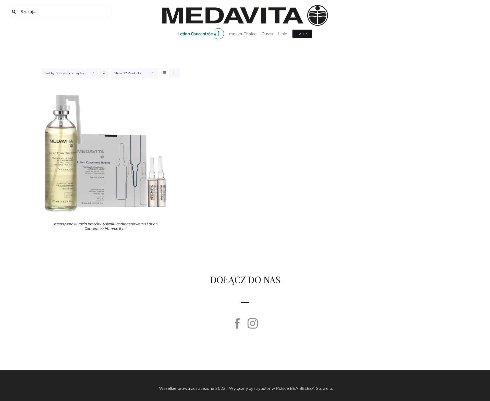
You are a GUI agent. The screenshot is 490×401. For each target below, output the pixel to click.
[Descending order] (104, 73)
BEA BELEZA (302, 388)
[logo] (245, 7)
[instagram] (253, 323)
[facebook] (237, 323)
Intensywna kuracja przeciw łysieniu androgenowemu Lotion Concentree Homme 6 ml (105, 226)
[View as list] (175, 73)
